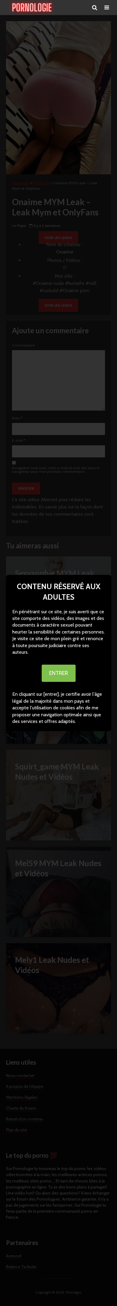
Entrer (58, 673)
